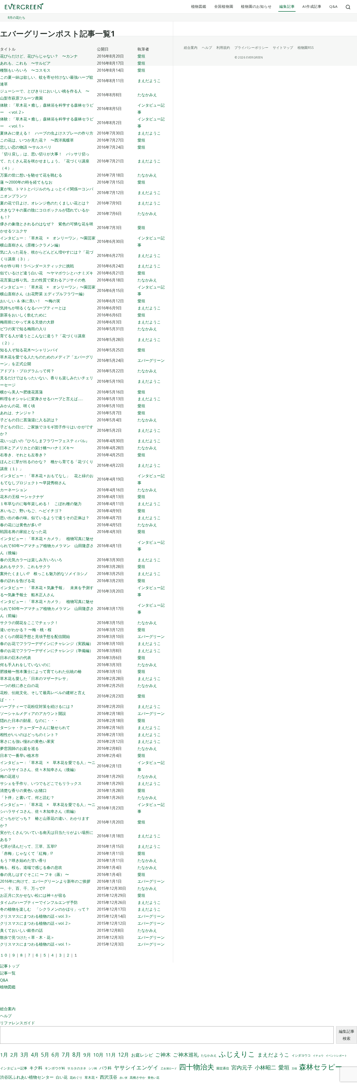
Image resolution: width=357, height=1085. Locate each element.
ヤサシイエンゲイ (136, 1067)
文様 (294, 1068)
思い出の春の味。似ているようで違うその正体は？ (44, 517)
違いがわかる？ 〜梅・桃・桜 (25, 629)
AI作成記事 (312, 6)
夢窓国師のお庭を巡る (19, 748)
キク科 (35, 1068)
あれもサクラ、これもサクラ (25, 566)
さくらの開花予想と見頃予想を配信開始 (35, 636)
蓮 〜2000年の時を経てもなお (26, 182)
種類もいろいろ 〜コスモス (25, 70)
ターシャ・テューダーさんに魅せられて (35, 727)
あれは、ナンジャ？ (17, 412)
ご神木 (163, 1054)
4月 (35, 1054)
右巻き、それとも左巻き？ (23, 455)
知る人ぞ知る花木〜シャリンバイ (29, 350)
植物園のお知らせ (256, 6)
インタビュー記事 (13, 1068)
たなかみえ (147, 94)
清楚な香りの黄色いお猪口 (23, 790)
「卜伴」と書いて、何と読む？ (27, 797)
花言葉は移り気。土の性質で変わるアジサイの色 (42, 280)
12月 (123, 1054)
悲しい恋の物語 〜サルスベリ (25, 147)
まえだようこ (149, 80)
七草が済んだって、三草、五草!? (28, 846)
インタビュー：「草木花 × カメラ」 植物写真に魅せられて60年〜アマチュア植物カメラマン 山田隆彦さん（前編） (47, 608)
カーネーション (13, 489)
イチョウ (318, 1055)
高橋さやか (137, 1078)
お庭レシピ (142, 1055)
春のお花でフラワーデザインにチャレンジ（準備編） (46, 650)
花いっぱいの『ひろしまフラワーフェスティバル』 (44, 440)
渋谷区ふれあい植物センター (27, 1077)
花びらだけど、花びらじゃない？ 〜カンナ (39, 56)
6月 (55, 1054)
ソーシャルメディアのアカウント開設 (33, 713)
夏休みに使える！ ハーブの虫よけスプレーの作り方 (46, 133)
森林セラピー (320, 1066)
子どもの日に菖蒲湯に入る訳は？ (29, 420)
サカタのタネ (76, 1068)
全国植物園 (223, 6)
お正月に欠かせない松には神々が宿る (33, 895)
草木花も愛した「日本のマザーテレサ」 (35, 678)
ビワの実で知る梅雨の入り (23, 328)
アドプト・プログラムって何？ (27, 370)
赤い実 (123, 1077)
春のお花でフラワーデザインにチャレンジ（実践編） (46, 643)
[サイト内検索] (348, 7)
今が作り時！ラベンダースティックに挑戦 (37, 266)
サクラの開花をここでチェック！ (29, 622)
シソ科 (92, 1068)
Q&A (333, 6)
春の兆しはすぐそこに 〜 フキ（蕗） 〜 (34, 874)
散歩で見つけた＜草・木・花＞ (27, 937)
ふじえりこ (237, 1054)
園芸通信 (222, 1068)
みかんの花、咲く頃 (17, 405)
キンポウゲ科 (55, 1068)
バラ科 (105, 1068)
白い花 (62, 1077)
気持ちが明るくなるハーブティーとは (33, 308)
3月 (24, 1054)
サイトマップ (283, 47)
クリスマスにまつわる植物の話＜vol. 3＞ (35, 916)
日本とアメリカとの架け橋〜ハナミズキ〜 (37, 447)
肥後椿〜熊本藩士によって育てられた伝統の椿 (41, 671)
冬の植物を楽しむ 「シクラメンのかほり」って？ (44, 909)
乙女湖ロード (169, 1068)
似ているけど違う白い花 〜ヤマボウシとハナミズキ (46, 273)
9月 (87, 1054)
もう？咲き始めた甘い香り (23, 860)
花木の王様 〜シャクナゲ (22, 496)
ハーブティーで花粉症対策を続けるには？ (37, 706)
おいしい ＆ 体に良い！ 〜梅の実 (30, 301)
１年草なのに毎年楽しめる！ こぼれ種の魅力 (41, 503)
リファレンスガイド (17, 1023)
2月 (14, 1054)
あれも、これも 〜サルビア (25, 63)
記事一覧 (8, 973)
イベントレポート (336, 1055)
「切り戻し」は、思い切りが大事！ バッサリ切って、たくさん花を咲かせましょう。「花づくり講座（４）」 (44, 161)
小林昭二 (265, 1067)
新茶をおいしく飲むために (23, 315)
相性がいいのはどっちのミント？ (29, 734)
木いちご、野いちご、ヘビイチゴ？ (31, 510)
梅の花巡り (9, 776)
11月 (111, 1054)
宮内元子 (242, 1067)
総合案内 (8, 1008)
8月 (76, 1054)
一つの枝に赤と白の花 (19, 685)
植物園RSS (306, 47)
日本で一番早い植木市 (19, 755)
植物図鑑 (198, 6)
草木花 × (91, 1077)
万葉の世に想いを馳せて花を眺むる (31, 175)
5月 (45, 1054)
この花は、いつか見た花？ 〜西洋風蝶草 (37, 140)
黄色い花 (153, 1078)
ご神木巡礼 (186, 1054)
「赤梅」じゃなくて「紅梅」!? (26, 853)
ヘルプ (6, 1015)
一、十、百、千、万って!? (22, 888)
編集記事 (287, 6)
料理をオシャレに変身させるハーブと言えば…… (41, 398)
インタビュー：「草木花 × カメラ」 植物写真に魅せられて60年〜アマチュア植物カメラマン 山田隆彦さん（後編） (47, 545)
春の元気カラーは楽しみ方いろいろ (31, 559)
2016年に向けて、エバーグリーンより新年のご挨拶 (45, 881)
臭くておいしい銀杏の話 (21, 930)
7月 (66, 1054)
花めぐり (76, 1077)
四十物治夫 (196, 1066)
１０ (4, 955)
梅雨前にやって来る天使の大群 (27, 322)
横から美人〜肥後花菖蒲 (21, 392)
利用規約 (223, 47)
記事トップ (9, 966)
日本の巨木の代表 (15, 657)
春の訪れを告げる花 (17, 580)
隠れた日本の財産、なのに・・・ (29, 720)
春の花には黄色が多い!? (20, 524)
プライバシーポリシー (251, 47)
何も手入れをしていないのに (25, 664)
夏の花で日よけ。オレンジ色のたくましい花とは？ (44, 203)
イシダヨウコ (301, 1055)
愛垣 (141, 56)
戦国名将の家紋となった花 (23, 531)
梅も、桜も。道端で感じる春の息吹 (31, 867)
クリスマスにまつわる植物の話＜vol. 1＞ (35, 944)
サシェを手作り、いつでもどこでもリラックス (41, 783)
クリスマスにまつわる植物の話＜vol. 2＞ (35, 923)
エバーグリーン (151, 360)
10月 (98, 1054)
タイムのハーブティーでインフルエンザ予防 (39, 902)
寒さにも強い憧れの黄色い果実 (27, 741)
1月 (4, 1054)
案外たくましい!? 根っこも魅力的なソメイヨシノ (44, 573)
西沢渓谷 (108, 1077)
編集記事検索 (346, 1035)
